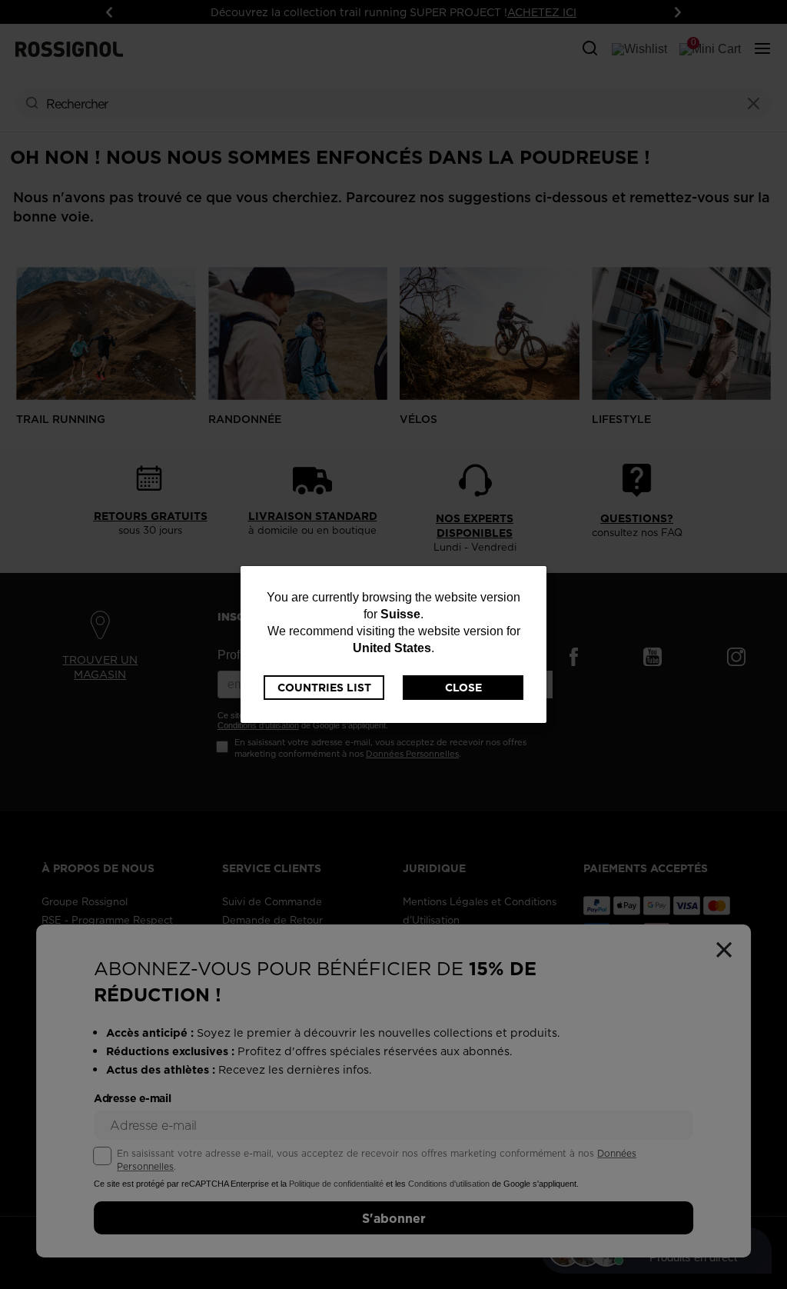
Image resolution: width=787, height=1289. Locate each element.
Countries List (324, 687)
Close (463, 687)
